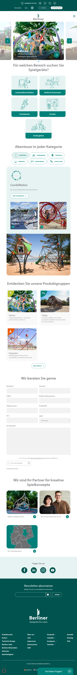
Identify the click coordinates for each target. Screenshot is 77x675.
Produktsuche (7, 634)
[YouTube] (40, 3)
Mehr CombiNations (18, 196)
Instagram (51, 641)
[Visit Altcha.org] (29, 463)
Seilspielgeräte (41, 155)
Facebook (50, 634)
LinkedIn (50, 638)
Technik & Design (8, 641)
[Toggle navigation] (74, 16)
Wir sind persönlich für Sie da (51, 517)
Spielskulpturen (39, 161)
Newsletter (18, 8)
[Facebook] (45, 3)
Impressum (31, 641)
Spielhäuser (58, 155)
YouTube (50, 644)
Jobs (26, 8)
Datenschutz (32, 644)
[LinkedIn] (54, 3)
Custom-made (58, 161)
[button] (4, 671)
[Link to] (4, 55)
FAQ (68, 641)
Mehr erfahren (37, 366)
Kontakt (70, 634)
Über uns (30, 634)
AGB (29, 648)
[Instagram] (50, 3)
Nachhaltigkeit (7, 654)
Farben (4, 638)
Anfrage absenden (12, 469)
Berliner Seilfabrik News (16, 517)
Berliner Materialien (9, 648)
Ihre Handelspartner (15, 551)
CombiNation (23, 155)
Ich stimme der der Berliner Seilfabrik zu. (39, 458)
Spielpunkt (21, 161)
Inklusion (5, 651)
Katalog (70, 638)
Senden (57, 594)
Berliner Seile (7, 644)
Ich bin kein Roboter (17, 463)
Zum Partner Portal (56, 8)
